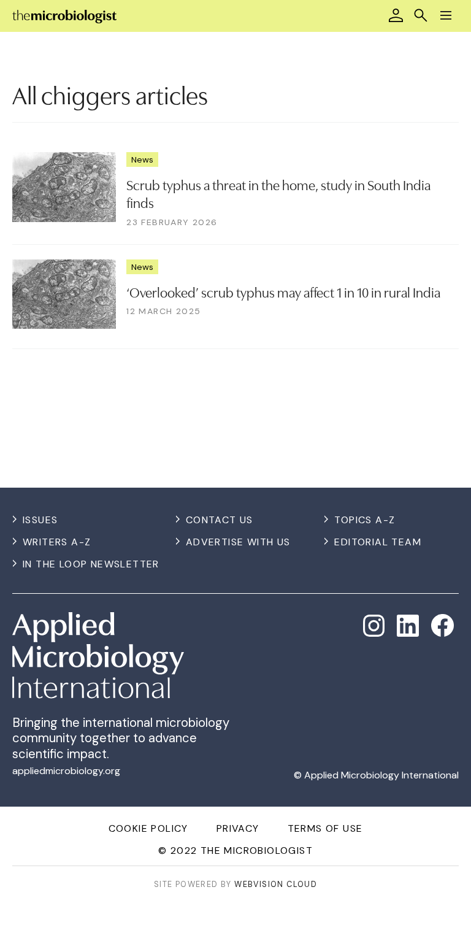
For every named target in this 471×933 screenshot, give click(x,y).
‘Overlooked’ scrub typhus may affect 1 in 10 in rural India (283, 291)
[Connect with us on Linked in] (408, 626)
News (142, 159)
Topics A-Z (364, 519)
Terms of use (325, 828)
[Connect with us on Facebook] (442, 625)
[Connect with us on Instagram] (374, 626)
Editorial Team (377, 542)
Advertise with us (238, 542)
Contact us (219, 519)
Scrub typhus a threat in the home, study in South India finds (278, 193)
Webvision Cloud (275, 884)
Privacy (237, 828)
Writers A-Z (57, 542)
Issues (40, 519)
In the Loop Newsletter (91, 564)
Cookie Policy (148, 828)
